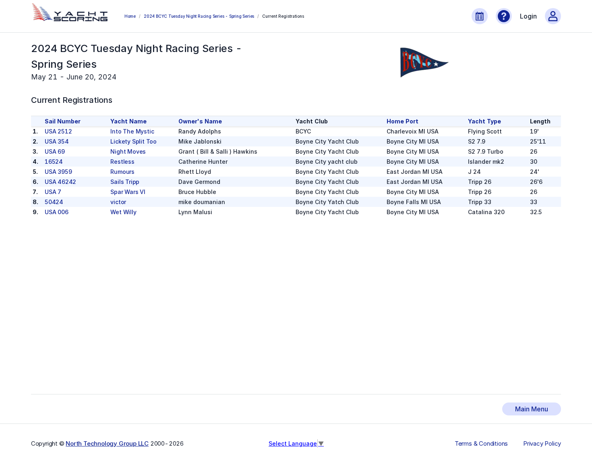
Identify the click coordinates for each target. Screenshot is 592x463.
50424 (54, 201)
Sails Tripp (124, 181)
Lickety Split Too (133, 141)
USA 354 (57, 141)
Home (130, 16)
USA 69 (55, 151)
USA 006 (56, 212)
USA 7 (53, 191)
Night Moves (128, 151)
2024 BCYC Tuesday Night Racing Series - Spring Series (199, 16)
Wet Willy (123, 212)
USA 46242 (60, 181)
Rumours (122, 171)
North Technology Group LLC (107, 443)
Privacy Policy (542, 443)
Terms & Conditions (481, 443)
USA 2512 (58, 131)
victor (118, 201)
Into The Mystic (132, 131)
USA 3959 (58, 171)
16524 (54, 161)
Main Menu (531, 409)
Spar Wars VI (127, 191)
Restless (122, 161)
